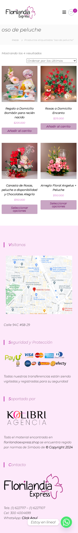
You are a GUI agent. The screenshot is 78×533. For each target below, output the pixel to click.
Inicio (15, 39)
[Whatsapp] (66, 522)
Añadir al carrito (19, 131)
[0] (71, 12)
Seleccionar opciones (19, 209)
